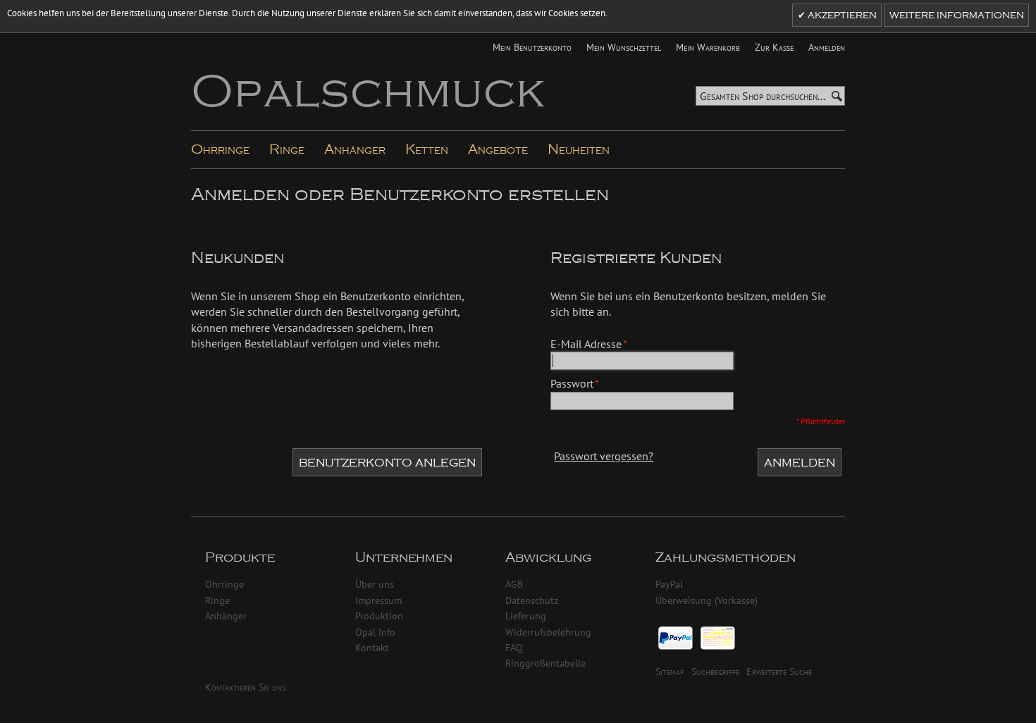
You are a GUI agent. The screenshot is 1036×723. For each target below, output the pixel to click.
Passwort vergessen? (603, 456)
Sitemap (669, 671)
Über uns (374, 584)
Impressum (378, 600)
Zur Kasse (774, 47)
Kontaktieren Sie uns (245, 686)
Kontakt (372, 647)
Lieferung (525, 615)
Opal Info (375, 631)
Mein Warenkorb (708, 47)
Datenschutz (531, 600)
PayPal (669, 584)
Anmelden (826, 47)
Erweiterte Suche (779, 671)
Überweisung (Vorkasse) (706, 600)
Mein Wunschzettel (623, 47)
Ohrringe (224, 584)
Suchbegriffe (715, 671)
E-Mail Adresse (586, 344)
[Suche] (836, 96)
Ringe (217, 600)
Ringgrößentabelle (545, 662)
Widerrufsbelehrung (548, 631)
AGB (514, 584)
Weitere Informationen (956, 15)
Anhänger (226, 615)
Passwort (571, 383)
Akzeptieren (841, 15)
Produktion (379, 615)
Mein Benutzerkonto (532, 47)
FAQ (514, 647)
